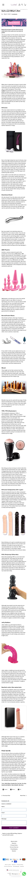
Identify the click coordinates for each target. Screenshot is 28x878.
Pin (20, 789)
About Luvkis (14, 841)
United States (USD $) (14, 870)
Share (13, 789)
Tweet (5, 789)
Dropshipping (14, 849)
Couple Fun (14, 783)
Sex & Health (15, 785)
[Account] (19, 4)
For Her (19, 783)
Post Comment (14, 828)
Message (4, 818)
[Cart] (25, 4)
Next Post (22, 795)
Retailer (14, 851)
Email (3, 812)
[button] (22, 5)
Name (3, 806)
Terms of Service (14, 847)
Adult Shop (7, 783)
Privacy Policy (14, 845)
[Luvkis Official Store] (14, 5)
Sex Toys (21, 785)
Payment (14, 843)
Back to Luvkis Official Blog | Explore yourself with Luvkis (12, 834)
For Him (24, 783)
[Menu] (3, 4)
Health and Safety (6, 785)
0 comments (14, 14)
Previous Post (6, 795)
